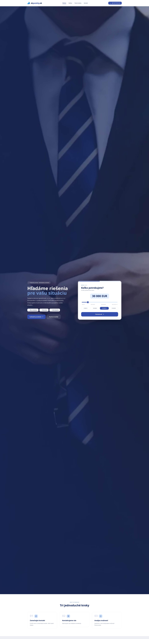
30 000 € (104, 308)
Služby (70, 3)
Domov (64, 3)
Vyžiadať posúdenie (35, 317)
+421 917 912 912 (115, 3)
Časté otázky (78, 3)
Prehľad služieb (53, 317)
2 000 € (85, 308)
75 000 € (114, 308)
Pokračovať (98, 314)
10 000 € (95, 308)
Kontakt (86, 3)
